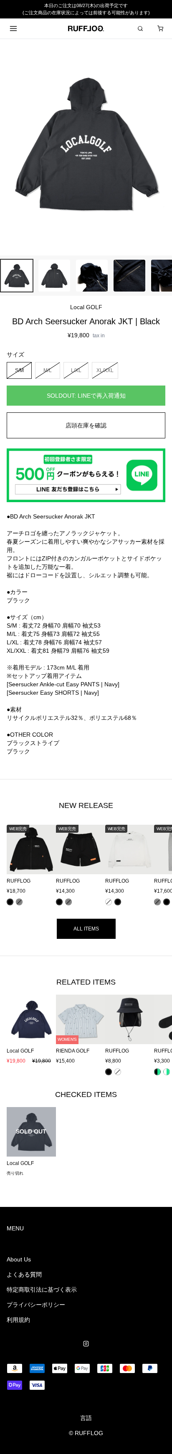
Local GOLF (86, 307)
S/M (19, 370)
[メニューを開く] (13, 28)
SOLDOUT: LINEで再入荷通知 (86, 395)
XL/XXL (105, 370)
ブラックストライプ (33, 743)
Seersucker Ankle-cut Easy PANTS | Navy (63, 684)
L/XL (76, 370)
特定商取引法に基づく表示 (42, 1289)
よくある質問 (24, 1274)
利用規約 (18, 1319)
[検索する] (140, 28)
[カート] (160, 28)
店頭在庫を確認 (86, 425)
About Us (19, 1259)
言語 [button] (86, 1418)
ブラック (18, 751)
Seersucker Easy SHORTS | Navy (52, 692)
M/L (47, 370)
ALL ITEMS (86, 929)
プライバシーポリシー (36, 1304)
